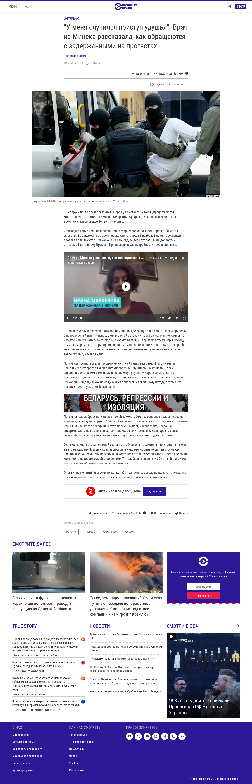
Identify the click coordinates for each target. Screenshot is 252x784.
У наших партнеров (81, 742)
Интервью (71, 19)
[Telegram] (229, 6)
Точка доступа (78, 734)
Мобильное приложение (27, 756)
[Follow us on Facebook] (129, 736)
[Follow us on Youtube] (147, 736)
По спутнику (76, 749)
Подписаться (154, 491)
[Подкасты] (181, 736)
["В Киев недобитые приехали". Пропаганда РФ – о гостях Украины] (203, 675)
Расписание (76, 770)
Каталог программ (23, 742)
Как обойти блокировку (27, 749)
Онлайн (73, 756)
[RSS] (173, 736)
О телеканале (20, 734)
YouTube (74, 763)
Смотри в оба (182, 626)
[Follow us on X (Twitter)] (138, 736)
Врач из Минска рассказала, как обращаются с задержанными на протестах (127, 257)
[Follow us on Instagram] (155, 736)
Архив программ (22, 770)
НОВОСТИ (100, 626)
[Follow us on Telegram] (164, 736)
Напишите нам (21, 763)
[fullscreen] (184, 318)
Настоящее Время (75, 55)
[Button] (140, 73)
